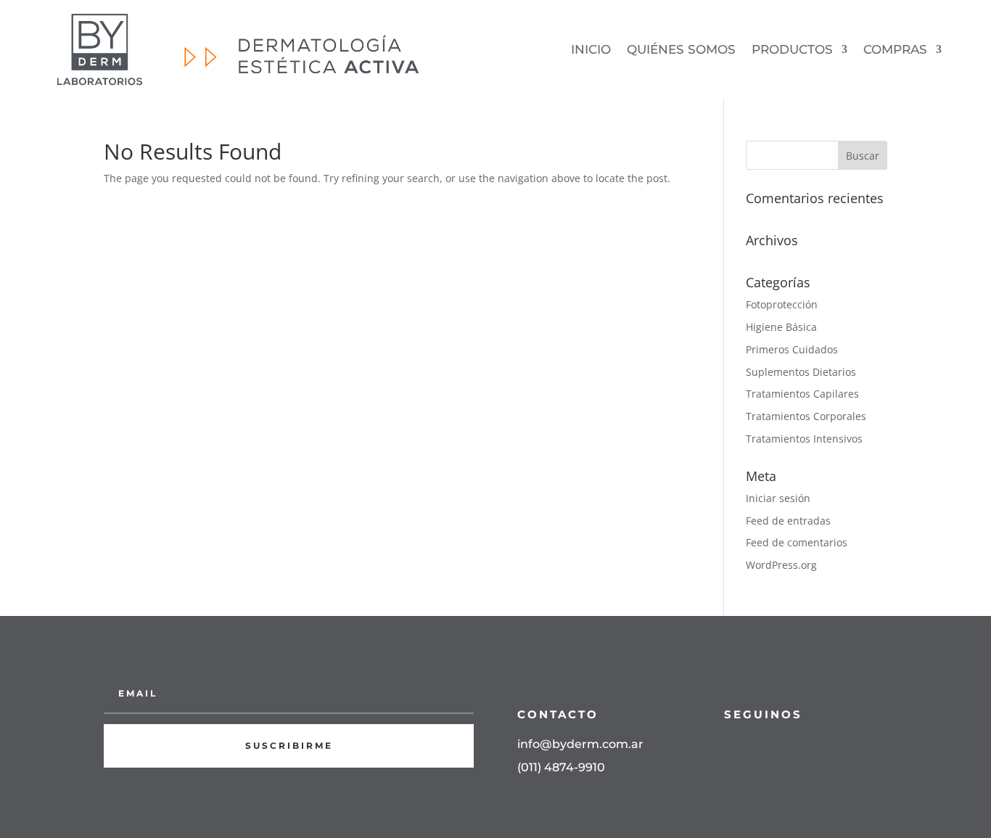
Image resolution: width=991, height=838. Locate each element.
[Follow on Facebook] (728, 746)
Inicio (591, 49)
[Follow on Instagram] (757, 746)
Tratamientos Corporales (806, 416)
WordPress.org (781, 565)
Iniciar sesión (778, 498)
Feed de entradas (788, 520)
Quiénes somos (681, 49)
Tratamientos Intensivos (804, 438)
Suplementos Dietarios (801, 372)
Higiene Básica (781, 327)
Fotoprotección (782, 304)
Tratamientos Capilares (802, 393)
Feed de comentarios (796, 542)
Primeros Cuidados (792, 349)
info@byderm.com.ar (580, 744)
